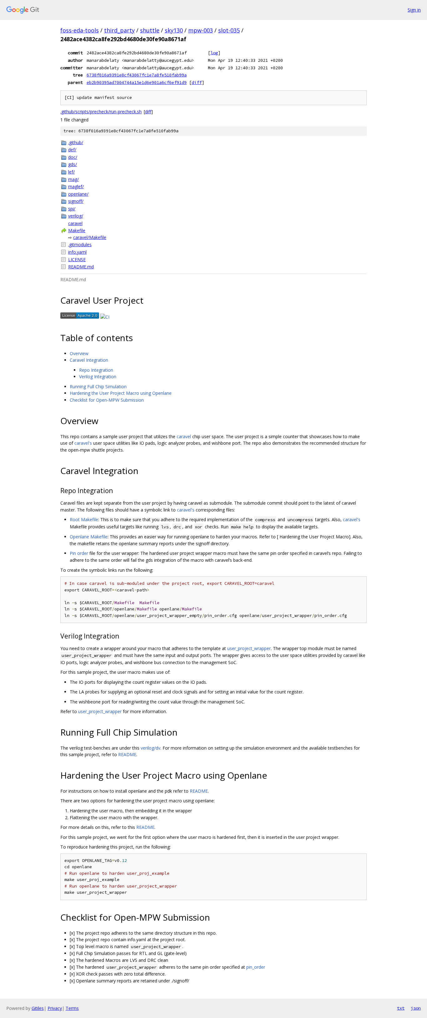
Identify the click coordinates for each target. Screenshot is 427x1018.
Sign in (414, 10)
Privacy (55, 1008)
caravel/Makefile (89, 237)
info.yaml (77, 252)
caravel (75, 223)
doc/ (72, 157)
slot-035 (229, 30)
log (214, 53)
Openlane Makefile (89, 537)
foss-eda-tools (79, 30)
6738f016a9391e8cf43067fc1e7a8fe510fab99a (137, 75)
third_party (119, 30)
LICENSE (77, 259)
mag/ (73, 179)
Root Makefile (84, 519)
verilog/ (75, 216)
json (416, 1008)
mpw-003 (200, 30)
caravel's (83, 443)
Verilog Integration (97, 376)
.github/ (75, 142)
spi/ (71, 209)
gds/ (72, 164)
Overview (79, 353)
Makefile (76, 230)
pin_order (255, 967)
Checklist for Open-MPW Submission (107, 400)
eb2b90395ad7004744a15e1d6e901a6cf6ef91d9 (137, 82)
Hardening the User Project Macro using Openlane (121, 393)
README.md (81, 267)
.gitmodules (80, 244)
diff (197, 82)
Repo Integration (96, 370)
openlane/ (78, 194)
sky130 (174, 30)
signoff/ (75, 201)
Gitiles (38, 1008)
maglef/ (76, 186)
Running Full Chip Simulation (98, 386)
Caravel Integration (89, 360)
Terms (72, 1008)
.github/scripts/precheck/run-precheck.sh (101, 112)
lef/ (71, 172)
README (127, 754)
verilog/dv (150, 748)
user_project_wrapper (249, 648)
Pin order (79, 553)
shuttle (149, 30)
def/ (72, 150)
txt (400, 1008)
